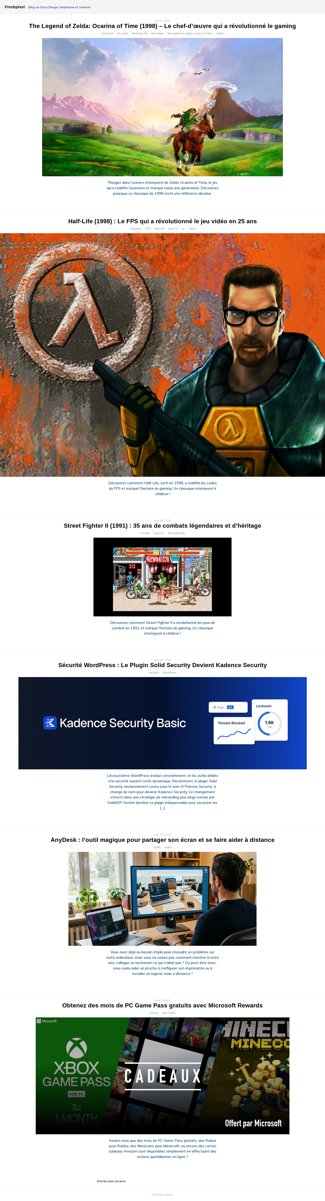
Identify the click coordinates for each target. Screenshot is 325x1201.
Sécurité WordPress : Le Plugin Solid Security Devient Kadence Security (162, 665)
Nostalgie (157, 33)
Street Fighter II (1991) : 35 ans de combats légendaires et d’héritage (162, 525)
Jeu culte (122, 33)
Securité (154, 672)
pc (183, 228)
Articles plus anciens (111, 1181)
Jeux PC (173, 228)
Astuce (153, 1013)
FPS (147, 228)
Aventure (107, 33)
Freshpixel (15, 7)
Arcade (145, 533)
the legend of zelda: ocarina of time (190, 33)
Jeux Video (169, 1013)
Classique (136, 228)
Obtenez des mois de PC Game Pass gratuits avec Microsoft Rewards (162, 1005)
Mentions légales (162, 1194)
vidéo (168, 847)
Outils (157, 847)
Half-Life (159, 228)
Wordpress (170, 672)
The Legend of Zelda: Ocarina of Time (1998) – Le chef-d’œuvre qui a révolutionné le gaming (162, 26)
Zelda (220, 33)
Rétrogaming (176, 533)
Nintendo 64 (140, 33)
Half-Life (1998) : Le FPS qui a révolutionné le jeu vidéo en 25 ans (162, 221)
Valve (192, 228)
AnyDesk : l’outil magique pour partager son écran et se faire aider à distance (163, 839)
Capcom (158, 533)
